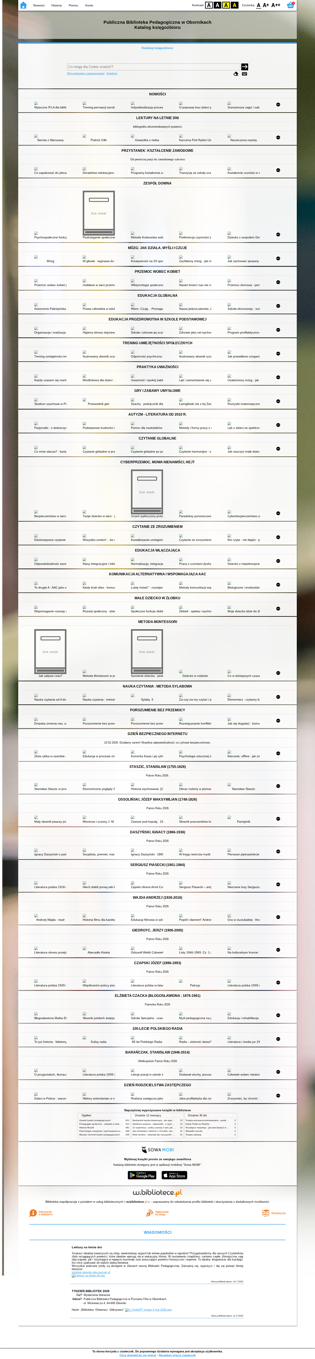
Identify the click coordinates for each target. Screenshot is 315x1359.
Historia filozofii (86, 1127)
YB (226, 5)
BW (217, 5)
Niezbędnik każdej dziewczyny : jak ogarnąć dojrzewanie (160, 1120)
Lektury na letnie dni (87, 1247)
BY (234, 5)
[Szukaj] (244, 66)
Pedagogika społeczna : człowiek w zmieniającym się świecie (109, 1124)
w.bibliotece (137, 1201)
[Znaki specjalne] (244, 74)
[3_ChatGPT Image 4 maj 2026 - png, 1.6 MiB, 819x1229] (148, 1309)
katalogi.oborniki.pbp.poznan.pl (91, 1272)
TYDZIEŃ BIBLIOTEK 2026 (91, 1291)
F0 (259, 5)
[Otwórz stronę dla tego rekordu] (51, 104)
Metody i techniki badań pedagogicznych (99, 1134)
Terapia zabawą (193, 1134)
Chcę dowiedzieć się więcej (138, 1355)
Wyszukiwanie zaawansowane (86, 73)
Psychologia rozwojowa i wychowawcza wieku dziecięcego (107, 1131)
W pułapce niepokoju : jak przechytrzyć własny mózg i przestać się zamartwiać (224, 1127)
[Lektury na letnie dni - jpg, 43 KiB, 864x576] (88, 1275)
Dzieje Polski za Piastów (197, 1124)
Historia (56, 5)
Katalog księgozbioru (157, 48)
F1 (266, 5)
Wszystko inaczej (194, 1131)
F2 (276, 5)
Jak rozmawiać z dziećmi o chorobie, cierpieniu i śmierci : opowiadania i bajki (169, 1131)
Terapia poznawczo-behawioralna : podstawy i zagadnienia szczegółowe (221, 1120)
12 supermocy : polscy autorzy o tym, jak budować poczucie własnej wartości (170, 1127)
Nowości (39, 5)
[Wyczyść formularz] (235, 74)
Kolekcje (111, 73)
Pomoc (73, 5)
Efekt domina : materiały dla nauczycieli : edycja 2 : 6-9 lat (161, 1134)
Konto (89, 5)
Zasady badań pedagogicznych (95, 1120)
